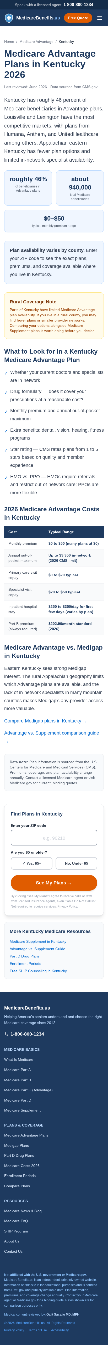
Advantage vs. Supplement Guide (37, 949)
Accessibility (60, 1330)
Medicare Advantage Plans (26, 1135)
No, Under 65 (76, 863)
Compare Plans (17, 1186)
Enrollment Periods (25, 963)
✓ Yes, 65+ (31, 863)
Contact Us (13, 1251)
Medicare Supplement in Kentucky (38, 941)
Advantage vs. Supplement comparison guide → (51, 737)
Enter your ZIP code (28, 825)
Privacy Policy (67, 906)
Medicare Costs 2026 (22, 1166)
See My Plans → (54, 882)
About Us (11, 1241)
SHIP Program (16, 1231)
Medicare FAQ (16, 1221)
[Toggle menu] (99, 18)
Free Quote (78, 18)
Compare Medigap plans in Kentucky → (45, 721)
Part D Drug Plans (25, 956)
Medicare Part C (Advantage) (28, 1090)
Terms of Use (37, 1330)
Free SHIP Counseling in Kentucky (38, 971)
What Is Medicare (18, 1059)
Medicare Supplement (22, 1110)
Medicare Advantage (36, 41)
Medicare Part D (17, 1100)
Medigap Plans (16, 1145)
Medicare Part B (17, 1080)
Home (9, 41)
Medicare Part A (17, 1070)
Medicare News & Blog (23, 1211)
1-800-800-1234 (78, 4)
